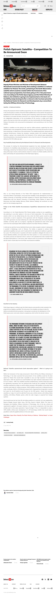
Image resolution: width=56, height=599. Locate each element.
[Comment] (2, 18)
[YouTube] (51, 579)
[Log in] (45, 6)
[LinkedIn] (48, 579)
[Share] (2, 28)
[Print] (2, 21)
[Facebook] (42, 579)
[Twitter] (45, 579)
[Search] (37, 6)
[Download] (2, 25)
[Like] (2, 15)
